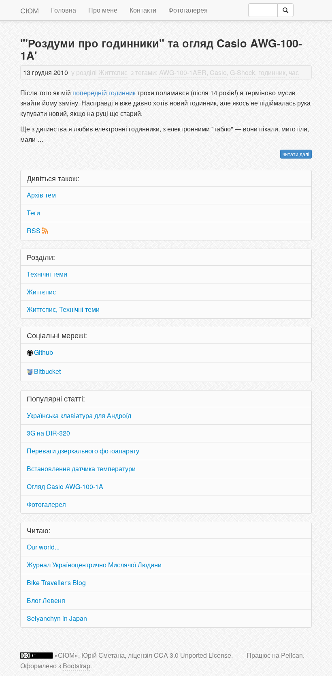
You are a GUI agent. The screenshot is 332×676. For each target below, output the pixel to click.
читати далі (296, 153)
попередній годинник (103, 92)
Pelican (292, 655)
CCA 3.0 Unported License (192, 655)
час (294, 72)
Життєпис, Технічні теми (63, 309)
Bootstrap (76, 665)
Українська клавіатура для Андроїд (79, 415)
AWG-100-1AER (182, 72)
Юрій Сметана (103, 655)
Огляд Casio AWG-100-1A (65, 486)
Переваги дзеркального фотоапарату (83, 450)
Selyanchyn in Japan (57, 618)
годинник (271, 72)
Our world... (43, 547)
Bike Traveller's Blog (56, 582)
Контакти (143, 10)
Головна (63, 10)
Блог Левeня (46, 600)
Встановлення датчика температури (81, 468)
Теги (33, 212)
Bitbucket (47, 371)
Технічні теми (47, 274)
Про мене (102, 10)
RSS (33, 230)
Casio (218, 72)
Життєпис (113, 72)
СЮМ (29, 10)
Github (43, 352)
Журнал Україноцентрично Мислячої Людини (94, 564)
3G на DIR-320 (48, 433)
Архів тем (41, 195)
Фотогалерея (188, 10)
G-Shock (242, 72)
